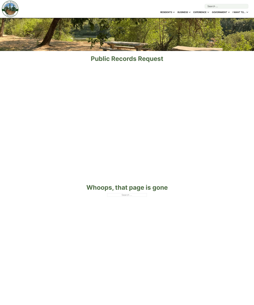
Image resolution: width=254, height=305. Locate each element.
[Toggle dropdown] (174, 12)
